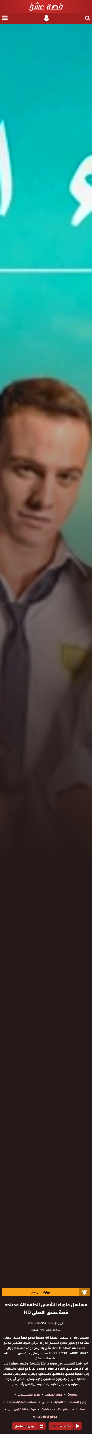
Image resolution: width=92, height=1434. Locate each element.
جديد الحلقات (53, 1394)
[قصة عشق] (46, 6)
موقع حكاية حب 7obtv (55, 1409)
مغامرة (80, 1409)
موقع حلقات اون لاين (22, 1409)
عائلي (45, 1402)
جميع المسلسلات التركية (70, 1402)
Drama (72, 1394)
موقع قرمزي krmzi (45, 1416)
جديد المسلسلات (29, 1394)
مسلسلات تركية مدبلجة (22, 1402)
